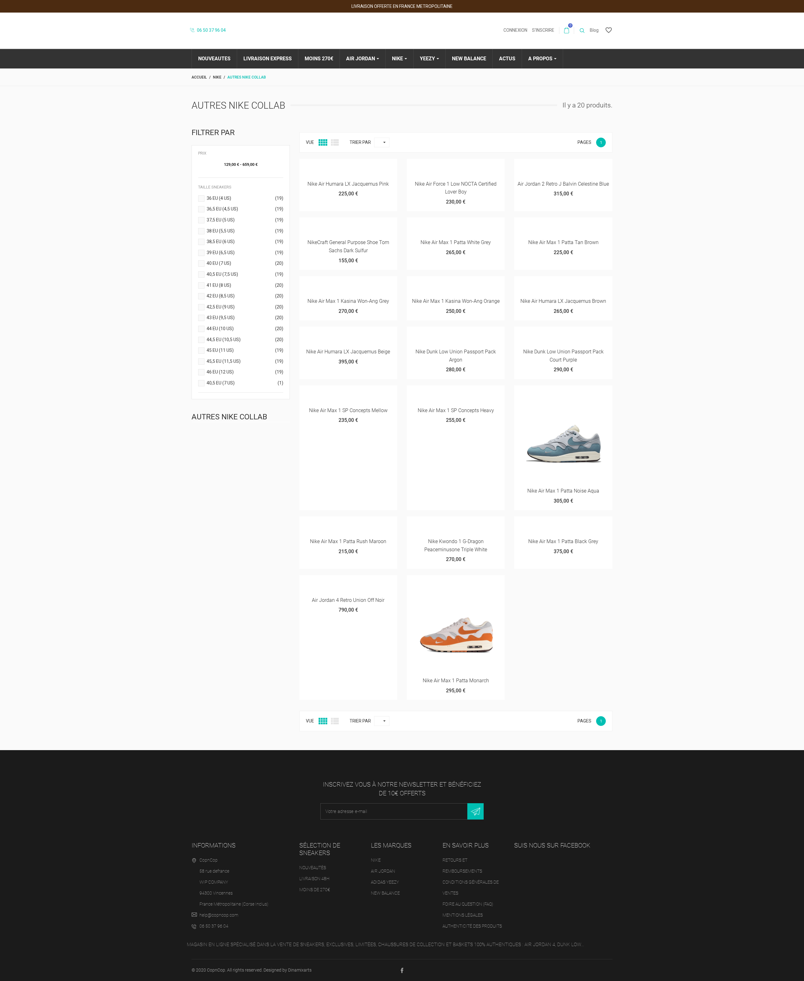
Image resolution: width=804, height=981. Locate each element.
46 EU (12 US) (245, 371)
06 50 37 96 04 (211, 30)
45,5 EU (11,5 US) (245, 361)
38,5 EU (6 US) (245, 241)
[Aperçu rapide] (363, 166)
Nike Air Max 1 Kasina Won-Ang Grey (348, 301)
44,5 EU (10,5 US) (245, 339)
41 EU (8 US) (245, 285)
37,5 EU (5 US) (245, 219)
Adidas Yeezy (385, 882)
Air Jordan (383, 871)
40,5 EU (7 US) (245, 382)
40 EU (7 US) (245, 263)
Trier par (360, 142)
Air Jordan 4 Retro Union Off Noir (348, 600)
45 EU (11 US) (245, 350)
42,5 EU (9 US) (245, 306)
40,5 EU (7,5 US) (245, 274)
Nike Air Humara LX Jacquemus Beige (348, 352)
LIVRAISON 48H (314, 878)
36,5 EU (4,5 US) (245, 208)
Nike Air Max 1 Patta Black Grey (563, 541)
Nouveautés (312, 867)
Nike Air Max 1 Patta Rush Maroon (348, 541)
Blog (594, 30)
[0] (566, 30)
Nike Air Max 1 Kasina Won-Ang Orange (456, 301)
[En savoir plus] (376, 166)
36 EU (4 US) (245, 198)
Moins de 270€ (314, 889)
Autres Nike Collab (229, 416)
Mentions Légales (463, 915)
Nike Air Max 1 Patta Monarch (456, 681)
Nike (376, 860)
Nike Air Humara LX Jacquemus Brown (563, 301)
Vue (310, 142)
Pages (584, 142)
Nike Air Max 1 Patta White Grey (456, 242)
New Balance (385, 893)
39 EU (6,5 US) (245, 252)
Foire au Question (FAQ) (468, 904)
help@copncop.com (218, 915)
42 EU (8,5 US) (245, 295)
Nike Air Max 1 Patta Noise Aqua (563, 491)
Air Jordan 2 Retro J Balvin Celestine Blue (563, 184)
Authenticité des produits (472, 926)
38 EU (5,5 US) (245, 230)
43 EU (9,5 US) (245, 317)
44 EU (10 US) (245, 328)
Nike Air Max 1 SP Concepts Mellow (348, 410)
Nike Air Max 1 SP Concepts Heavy (456, 410)
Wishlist (343, 169)
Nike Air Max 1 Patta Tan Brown (563, 242)
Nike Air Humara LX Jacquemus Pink (348, 184)
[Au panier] (321, 166)
